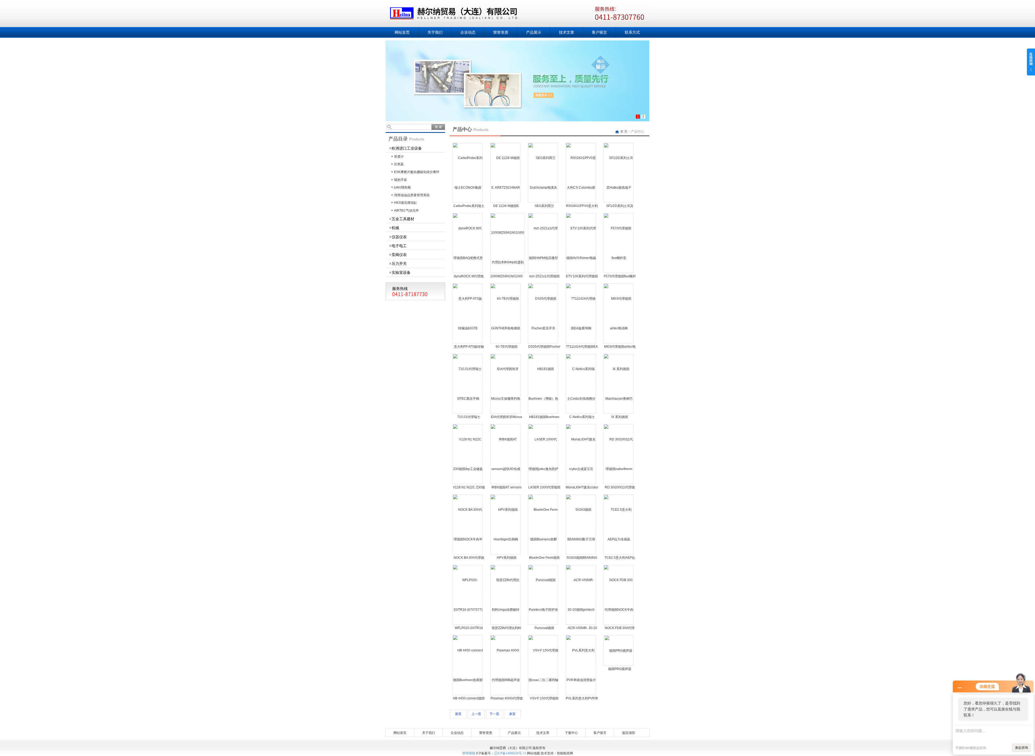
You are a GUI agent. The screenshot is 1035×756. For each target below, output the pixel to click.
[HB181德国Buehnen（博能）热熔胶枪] (543, 383)
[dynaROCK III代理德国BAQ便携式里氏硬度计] (468, 243)
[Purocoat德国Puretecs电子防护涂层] (543, 594)
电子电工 (399, 246)
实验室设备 (401, 272)
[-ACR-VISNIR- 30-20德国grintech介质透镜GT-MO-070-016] (581, 594)
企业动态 (467, 32)
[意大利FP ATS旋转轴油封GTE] (468, 313)
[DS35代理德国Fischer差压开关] (543, 313)
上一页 (476, 714)
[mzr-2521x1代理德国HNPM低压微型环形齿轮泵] (543, 243)
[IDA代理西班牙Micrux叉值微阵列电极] (506, 383)
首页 (458, 714)
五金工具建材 (403, 219)
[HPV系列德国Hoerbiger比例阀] (506, 524)
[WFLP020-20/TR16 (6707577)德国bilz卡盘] (468, 594)
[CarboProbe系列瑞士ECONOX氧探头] (468, 172)
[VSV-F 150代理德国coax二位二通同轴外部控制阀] (543, 665)
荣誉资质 (500, 32)
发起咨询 (1021, 748)
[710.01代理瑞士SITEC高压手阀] (468, 383)
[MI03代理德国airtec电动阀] (619, 313)
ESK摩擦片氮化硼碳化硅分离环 (416, 172)
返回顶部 (628, 733)
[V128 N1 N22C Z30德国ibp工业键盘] (468, 454)
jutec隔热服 (402, 187)
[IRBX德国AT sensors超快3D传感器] (506, 454)
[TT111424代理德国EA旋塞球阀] (581, 313)
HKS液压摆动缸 (405, 203)
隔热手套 (400, 180)
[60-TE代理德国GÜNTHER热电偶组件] (506, 313)
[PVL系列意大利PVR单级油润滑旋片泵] (581, 665)
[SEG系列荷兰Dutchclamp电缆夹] (543, 172)
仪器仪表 (399, 237)
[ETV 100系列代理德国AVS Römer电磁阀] (581, 243)
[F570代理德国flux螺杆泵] (619, 243)
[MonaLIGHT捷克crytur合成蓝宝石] (581, 454)
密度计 (399, 156)
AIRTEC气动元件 (406, 210)
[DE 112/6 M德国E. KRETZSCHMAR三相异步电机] (506, 172)
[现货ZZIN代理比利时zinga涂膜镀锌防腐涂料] (506, 594)
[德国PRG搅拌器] (619, 650)
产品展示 (533, 32)
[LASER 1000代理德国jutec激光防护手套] (543, 454)
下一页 (494, 714)
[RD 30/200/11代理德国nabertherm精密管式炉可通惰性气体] (619, 454)
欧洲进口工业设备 (407, 148)
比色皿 (399, 164)
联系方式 (632, 32)
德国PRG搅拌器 (619, 669)
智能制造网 (565, 753)
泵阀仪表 (399, 255)
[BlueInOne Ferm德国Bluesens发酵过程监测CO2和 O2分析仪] (543, 524)
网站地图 (533, 753)
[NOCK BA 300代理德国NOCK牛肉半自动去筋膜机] (468, 524)
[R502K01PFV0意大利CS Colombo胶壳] (581, 172)
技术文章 (566, 32)
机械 (395, 228)
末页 (512, 714)
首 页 (624, 131)
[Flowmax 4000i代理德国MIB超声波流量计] (506, 665)
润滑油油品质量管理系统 (412, 195)
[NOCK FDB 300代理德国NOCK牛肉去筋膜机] (619, 594)
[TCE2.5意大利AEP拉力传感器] (619, 524)
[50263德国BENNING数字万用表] (581, 524)
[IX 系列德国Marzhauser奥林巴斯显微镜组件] (619, 383)
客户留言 (599, 32)
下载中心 (571, 733)
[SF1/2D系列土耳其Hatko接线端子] (619, 172)
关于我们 (435, 32)
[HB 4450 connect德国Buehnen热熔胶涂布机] (468, 665)
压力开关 (399, 263)
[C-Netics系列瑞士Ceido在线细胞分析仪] (581, 383)
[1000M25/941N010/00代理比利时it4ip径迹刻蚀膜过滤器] (508, 243)
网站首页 (402, 32)
